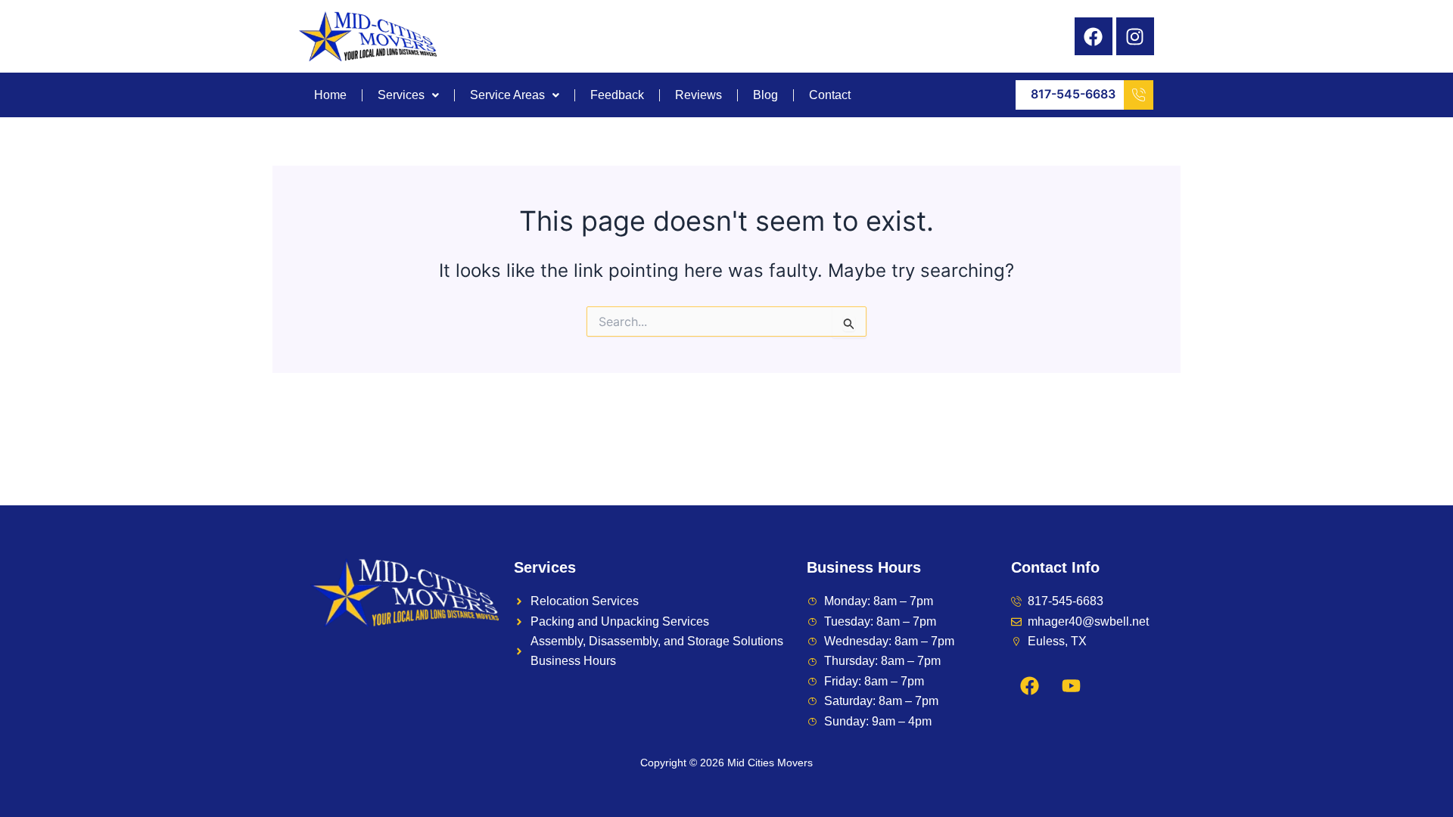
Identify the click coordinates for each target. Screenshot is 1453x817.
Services (401, 95)
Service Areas (507, 95)
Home (330, 95)
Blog (765, 95)
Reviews (698, 95)
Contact (830, 95)
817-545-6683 (1073, 93)
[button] (408, 95)
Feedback (617, 95)
